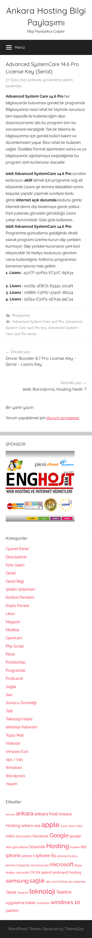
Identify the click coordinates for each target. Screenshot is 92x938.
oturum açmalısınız (62, 418)
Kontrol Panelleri (20, 597)
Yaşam (11, 784)
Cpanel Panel (17, 549)
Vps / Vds (14, 759)
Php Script (15, 646)
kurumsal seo (40, 865)
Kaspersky (23, 865)
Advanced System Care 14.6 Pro (38, 322)
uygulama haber (21, 902)
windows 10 (65, 902)
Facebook (41, 836)
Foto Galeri (15, 565)
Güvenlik (37, 846)
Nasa (78, 865)
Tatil (9, 711)
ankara (24, 813)
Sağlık (11, 687)
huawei (75, 847)
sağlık (37, 880)
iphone (13, 855)
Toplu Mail (15, 735)
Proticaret (14, 678)
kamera (11, 865)
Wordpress (15, 776)
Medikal (12, 630)
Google (59, 835)
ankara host (46, 814)
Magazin (13, 622)
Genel (11, 573)
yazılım (12, 910)
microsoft (62, 864)
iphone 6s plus (67, 856)
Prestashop (15, 662)
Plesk (10, 654)
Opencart (14, 638)
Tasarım (22, 892)
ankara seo (30, 825)
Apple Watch (68, 826)
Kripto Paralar (17, 605)
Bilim (80, 826)
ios (83, 846)
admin (68, 80)
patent (46, 872)
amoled (10, 814)
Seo (9, 695)
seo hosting (59, 881)
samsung (17, 881)
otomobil (22, 872)
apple (50, 824)
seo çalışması (77, 881)
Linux (10, 613)
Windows (14, 767)
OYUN (35, 872)
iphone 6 (28, 856)
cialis (10, 836)
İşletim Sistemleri (20, 589)
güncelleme (20, 847)
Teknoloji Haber (19, 719)
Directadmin (16, 557)
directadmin (24, 836)
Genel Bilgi (15, 581)
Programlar (21, 315)
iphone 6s (46, 855)
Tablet (11, 892)
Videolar (13, 743)
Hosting (57, 846)
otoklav (10, 872)
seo (48, 881)
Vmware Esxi (17, 751)
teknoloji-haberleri (21, 727)
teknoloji (42, 891)
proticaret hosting (67, 872)
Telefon (63, 892)
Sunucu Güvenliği (21, 703)
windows (43, 903)
